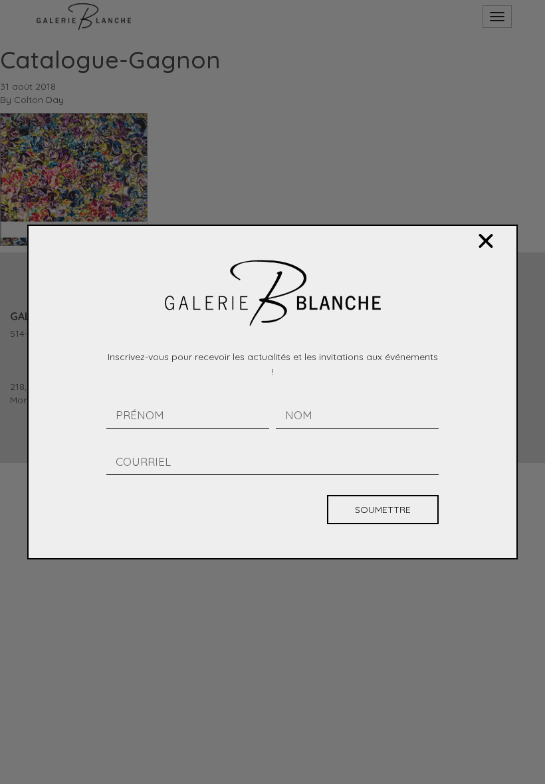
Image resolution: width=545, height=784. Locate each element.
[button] (486, 241)
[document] (272, 392)
